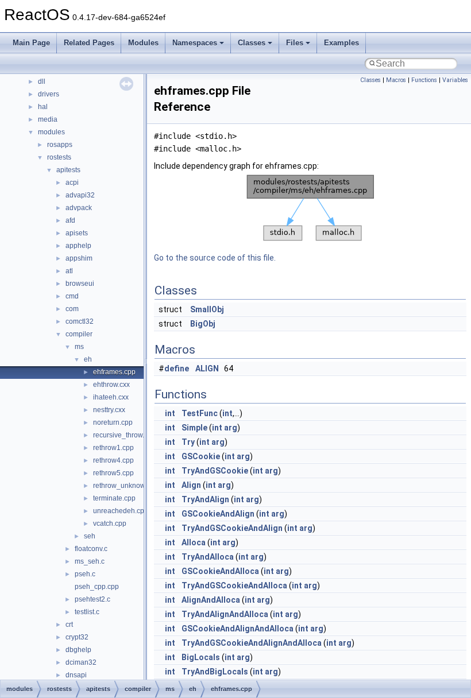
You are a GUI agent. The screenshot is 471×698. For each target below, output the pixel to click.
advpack (78, 208)
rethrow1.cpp (113, 448)
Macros (396, 80)
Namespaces (194, 42)
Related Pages (89, 42)
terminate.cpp (114, 498)
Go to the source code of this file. (215, 257)
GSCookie (201, 456)
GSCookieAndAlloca (220, 571)
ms (79, 347)
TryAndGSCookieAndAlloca (234, 585)
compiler (78, 334)
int (170, 413)
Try (188, 442)
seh (89, 536)
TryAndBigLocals (215, 671)
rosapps (59, 145)
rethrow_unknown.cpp (128, 486)
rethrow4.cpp (113, 460)
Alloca (194, 542)
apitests (68, 170)
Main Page (31, 42)
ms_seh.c (90, 561)
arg (230, 427)
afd (70, 220)
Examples (341, 42)
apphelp (78, 246)
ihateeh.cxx (111, 397)
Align (191, 485)
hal (43, 107)
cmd (72, 296)
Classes (251, 42)
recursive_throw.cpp (124, 435)
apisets (76, 233)
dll (41, 81)
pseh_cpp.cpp (97, 587)
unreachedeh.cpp (120, 511)
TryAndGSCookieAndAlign (232, 528)
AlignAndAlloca (211, 599)
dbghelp (78, 650)
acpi (72, 183)
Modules (143, 42)
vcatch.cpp (109, 523)
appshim (78, 258)
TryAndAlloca (208, 556)
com (72, 309)
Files (294, 42)
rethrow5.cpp (113, 473)
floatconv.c (91, 549)
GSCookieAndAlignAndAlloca (238, 628)
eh (88, 359)
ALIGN (207, 368)
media (47, 119)
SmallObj (207, 309)
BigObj (202, 323)
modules (51, 132)
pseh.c (85, 574)
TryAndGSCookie (215, 470)
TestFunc (200, 413)
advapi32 (80, 195)
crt (69, 625)
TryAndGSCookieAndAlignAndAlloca (252, 642)
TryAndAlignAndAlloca (225, 614)
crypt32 (76, 637)
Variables (455, 80)
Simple (194, 427)
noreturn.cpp (113, 422)
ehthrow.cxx (111, 385)
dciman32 (80, 662)
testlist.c (87, 612)
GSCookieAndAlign (218, 513)
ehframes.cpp (114, 372)
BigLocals (201, 657)
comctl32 (79, 321)
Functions (424, 80)
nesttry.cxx (109, 410)
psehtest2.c (92, 599)
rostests (59, 157)
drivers (48, 94)
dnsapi (76, 675)
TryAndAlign (205, 499)
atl (69, 271)
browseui (79, 284)
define (176, 368)
